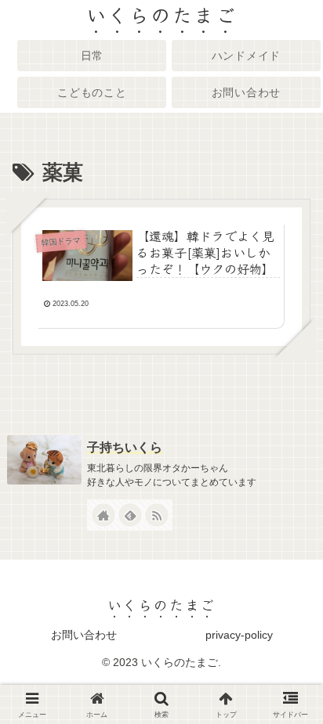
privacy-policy (239, 635)
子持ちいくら (124, 447)
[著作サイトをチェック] (103, 515)
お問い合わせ (84, 635)
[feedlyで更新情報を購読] (130, 515)
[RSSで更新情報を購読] (157, 515)
